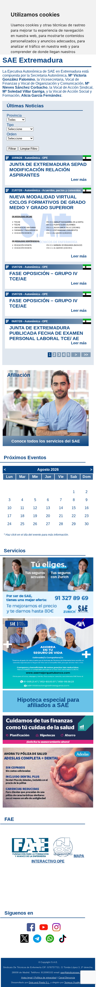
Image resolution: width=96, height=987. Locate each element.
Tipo (10, 125)
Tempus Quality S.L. (74, 982)
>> (86, 355)
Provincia (14, 115)
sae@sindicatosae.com (72, 972)
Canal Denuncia (66, 977)
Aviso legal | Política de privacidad (38, 977)
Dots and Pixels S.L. (39, 982)
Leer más (79, 179)
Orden (12, 134)
